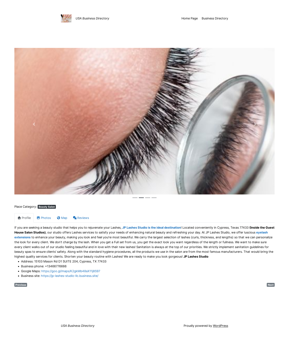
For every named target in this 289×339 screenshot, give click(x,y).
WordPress (220, 325)
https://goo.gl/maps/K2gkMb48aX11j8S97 (70, 271)
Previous (20, 284)
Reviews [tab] (83, 218)
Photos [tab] (46, 218)
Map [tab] (64, 218)
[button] (33, 124)
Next (271, 284)
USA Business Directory (92, 18)
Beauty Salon (47, 206)
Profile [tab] (26, 218)
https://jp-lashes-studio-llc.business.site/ (69, 276)
